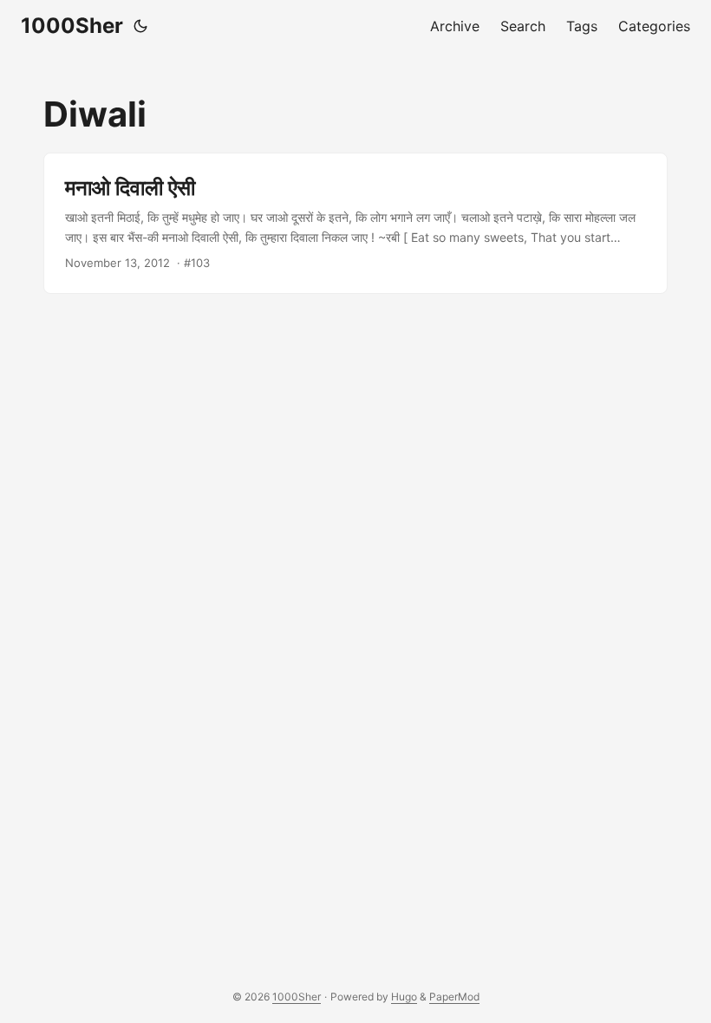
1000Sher (72, 25)
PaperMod (454, 996)
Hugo (404, 996)
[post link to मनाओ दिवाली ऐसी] (355, 223)
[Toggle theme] (140, 26)
